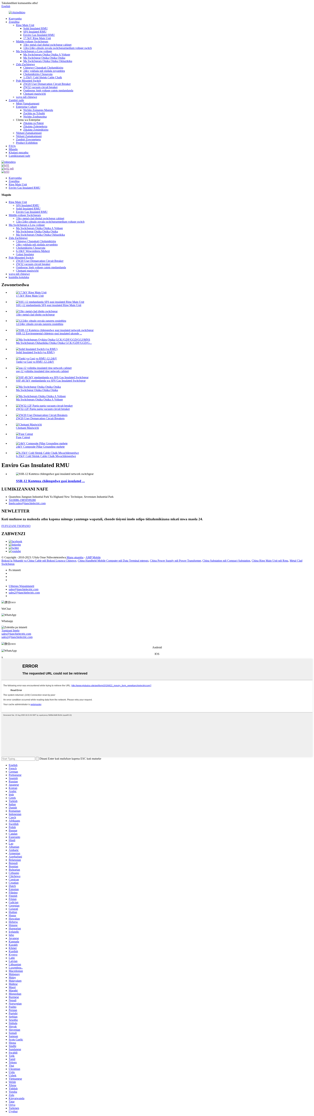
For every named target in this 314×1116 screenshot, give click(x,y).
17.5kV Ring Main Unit (37, 38)
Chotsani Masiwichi (27, 427)
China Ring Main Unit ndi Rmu (270, 560)
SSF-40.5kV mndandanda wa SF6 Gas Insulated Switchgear (51, 380)
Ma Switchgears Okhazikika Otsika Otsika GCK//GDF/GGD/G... (54, 342)
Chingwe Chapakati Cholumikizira (43, 67)
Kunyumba (15, 18)
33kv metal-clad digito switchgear (35, 314)
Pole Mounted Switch (28, 80)
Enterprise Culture (26, 106)
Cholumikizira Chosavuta (38, 74)
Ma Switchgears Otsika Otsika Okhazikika (47, 61)
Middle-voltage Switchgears (32, 41)
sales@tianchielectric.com (16, 633)
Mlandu (13, 149)
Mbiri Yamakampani (27, 103)
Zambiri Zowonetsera (28, 139)
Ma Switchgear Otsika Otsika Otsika (44, 57)
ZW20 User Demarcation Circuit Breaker (47, 83)
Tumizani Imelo (10, 630)
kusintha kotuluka (19, 277)
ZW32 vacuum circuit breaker (40, 87)
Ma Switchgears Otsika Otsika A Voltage (46, 54)
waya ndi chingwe (26, 97)
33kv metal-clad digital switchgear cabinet (47, 44)
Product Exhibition (27, 142)
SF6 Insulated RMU (35, 31)
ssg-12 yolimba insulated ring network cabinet (42, 371)
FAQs (12, 146)
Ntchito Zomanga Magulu (38, 110)
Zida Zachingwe (25, 64)
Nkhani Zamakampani (29, 132)
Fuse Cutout (23, 437)
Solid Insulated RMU (35, 28)
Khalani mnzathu (18, 152)
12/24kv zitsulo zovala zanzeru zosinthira (39, 324)
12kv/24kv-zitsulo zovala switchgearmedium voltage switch (57, 48)
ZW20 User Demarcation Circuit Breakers (40, 418)
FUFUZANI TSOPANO (16, 526)
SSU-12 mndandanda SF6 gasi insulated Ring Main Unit (48, 305)
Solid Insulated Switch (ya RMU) (35, 352)
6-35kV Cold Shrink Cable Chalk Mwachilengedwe (46, 456)
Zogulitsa (14, 21)
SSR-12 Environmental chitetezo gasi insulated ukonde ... (49, 333)
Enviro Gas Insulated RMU (39, 34)
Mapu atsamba (75, 557)
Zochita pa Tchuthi (34, 113)
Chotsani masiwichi (34, 93)
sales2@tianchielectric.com (17, 637)
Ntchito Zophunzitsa (35, 116)
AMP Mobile (93, 557)
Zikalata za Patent (33, 123)
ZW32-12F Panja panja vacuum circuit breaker (43, 408)
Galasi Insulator (25, 254)
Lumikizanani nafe (19, 155)
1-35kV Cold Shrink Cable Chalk (42, 77)
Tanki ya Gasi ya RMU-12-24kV (35, 361)
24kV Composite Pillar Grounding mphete (40, 446)
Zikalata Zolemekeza (35, 126)
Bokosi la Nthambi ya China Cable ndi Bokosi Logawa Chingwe (38, 560)
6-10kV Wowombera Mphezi (33, 251)
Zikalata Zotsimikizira (35, 129)
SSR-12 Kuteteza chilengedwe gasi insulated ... (50, 481)
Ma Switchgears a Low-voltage (34, 51)
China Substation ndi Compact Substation (226, 560)
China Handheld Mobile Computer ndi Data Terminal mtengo (113, 560)
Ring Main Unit (25, 25)
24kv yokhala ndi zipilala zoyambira (44, 70)
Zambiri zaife (16, 100)
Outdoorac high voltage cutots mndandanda (48, 90)
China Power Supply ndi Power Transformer (175, 560)
